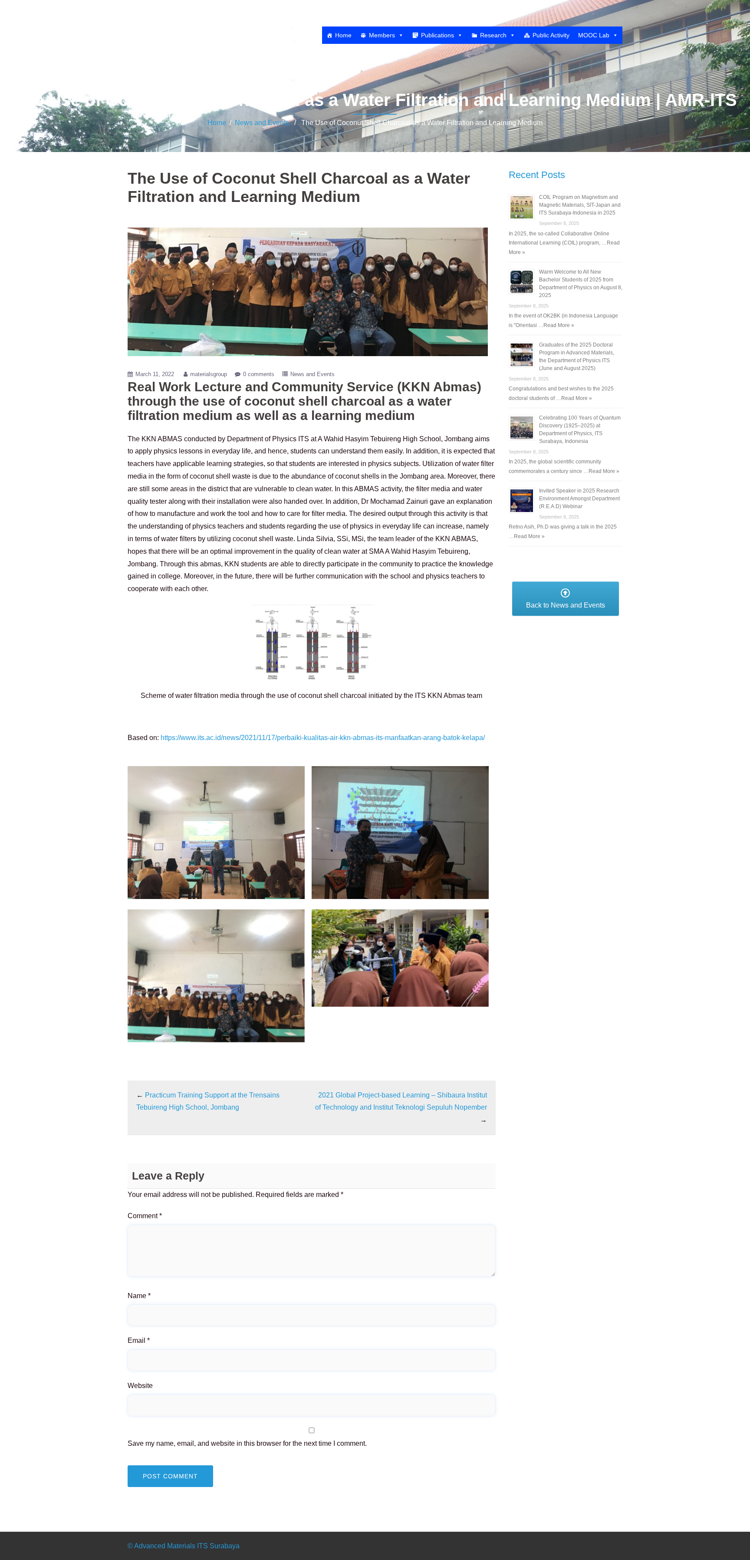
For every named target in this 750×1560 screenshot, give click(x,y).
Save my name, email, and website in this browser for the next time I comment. (247, 1443)
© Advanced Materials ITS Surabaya (184, 1546)
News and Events (262, 122)
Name (139, 1295)
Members (382, 35)
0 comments (258, 374)
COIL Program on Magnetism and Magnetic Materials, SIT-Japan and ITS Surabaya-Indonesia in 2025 (580, 205)
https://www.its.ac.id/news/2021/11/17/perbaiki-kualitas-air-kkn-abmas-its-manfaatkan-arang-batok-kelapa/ (323, 737)
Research (493, 35)
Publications (437, 35)
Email (139, 1340)
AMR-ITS (164, 18)
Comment (145, 1216)
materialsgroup (208, 374)
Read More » (558, 325)
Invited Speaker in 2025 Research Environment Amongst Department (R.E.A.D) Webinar (579, 498)
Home (343, 35)
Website (140, 1385)
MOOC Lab (593, 35)
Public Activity (551, 35)
